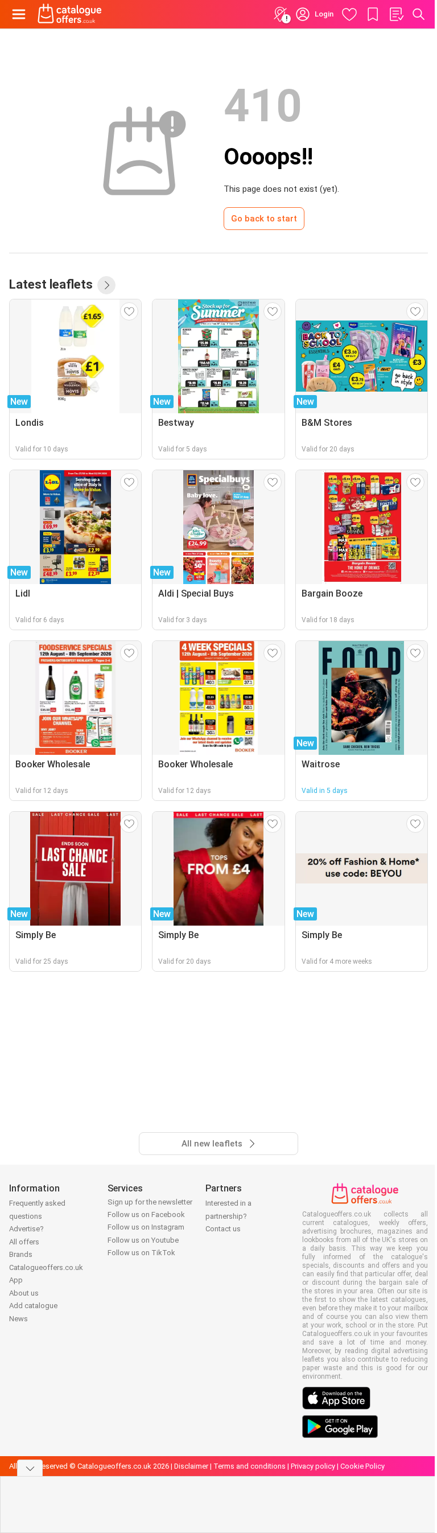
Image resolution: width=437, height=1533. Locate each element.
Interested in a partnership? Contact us (228, 1216)
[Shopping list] (396, 14)
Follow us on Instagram (146, 1227)
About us (24, 1293)
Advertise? (26, 1228)
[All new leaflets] (106, 285)
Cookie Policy (362, 1466)
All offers (24, 1242)
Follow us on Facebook (146, 1214)
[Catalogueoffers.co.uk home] (70, 14)
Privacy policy (313, 1466)
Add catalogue (33, 1305)
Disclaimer (191, 1466)
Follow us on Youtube (143, 1240)
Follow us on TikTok (141, 1252)
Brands (20, 1254)
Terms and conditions (249, 1466)
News (18, 1318)
